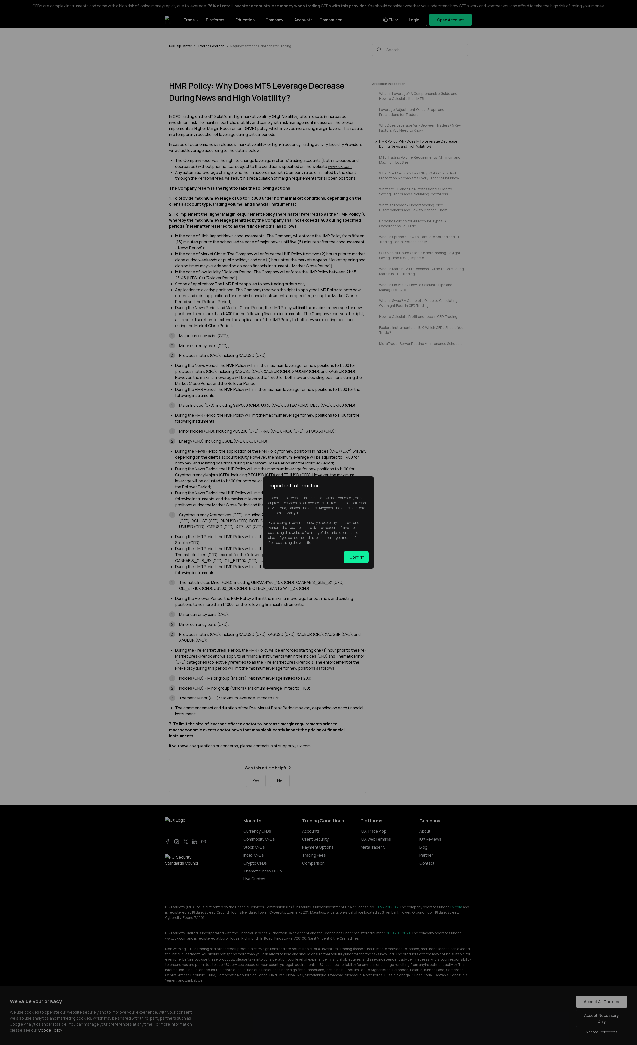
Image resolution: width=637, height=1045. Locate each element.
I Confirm (356, 557)
